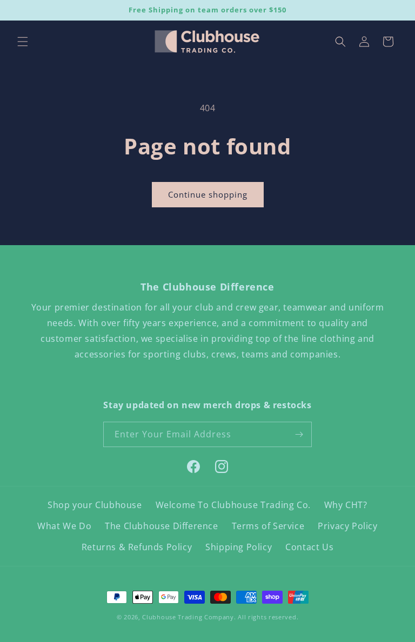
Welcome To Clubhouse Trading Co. (233, 505)
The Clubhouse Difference (161, 526)
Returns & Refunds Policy (137, 547)
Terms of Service (268, 526)
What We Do (64, 526)
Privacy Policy (347, 526)
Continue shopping (207, 194)
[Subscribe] (299, 434)
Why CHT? (345, 505)
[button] (23, 41)
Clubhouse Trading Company (188, 617)
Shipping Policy (238, 547)
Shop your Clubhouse (95, 505)
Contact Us (309, 547)
